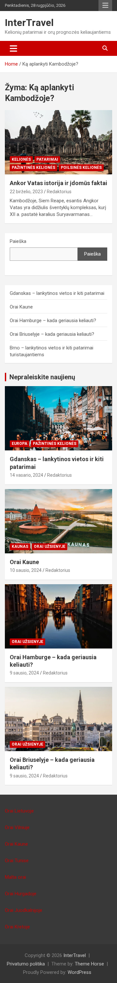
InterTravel (29, 22)
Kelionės (21, 159)
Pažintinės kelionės (33, 167)
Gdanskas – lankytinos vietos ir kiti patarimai (57, 293)
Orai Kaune (21, 307)
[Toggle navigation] (13, 48)
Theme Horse (89, 964)
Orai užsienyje (49, 546)
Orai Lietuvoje (19, 811)
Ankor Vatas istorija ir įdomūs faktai (58, 183)
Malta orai (15, 877)
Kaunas (20, 546)
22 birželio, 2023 (26, 191)
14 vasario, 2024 (26, 475)
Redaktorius (59, 191)
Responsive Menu (105, 5)
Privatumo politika (26, 964)
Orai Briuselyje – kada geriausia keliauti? (52, 334)
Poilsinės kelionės (81, 167)
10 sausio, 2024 (26, 570)
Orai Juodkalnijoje (23, 910)
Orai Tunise (17, 860)
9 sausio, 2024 (24, 672)
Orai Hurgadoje (20, 894)
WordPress (79, 972)
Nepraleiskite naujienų (42, 377)
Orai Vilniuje (17, 827)
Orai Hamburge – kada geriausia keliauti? (53, 320)
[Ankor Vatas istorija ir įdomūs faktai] (58, 142)
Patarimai (47, 159)
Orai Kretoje (17, 927)
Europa (19, 443)
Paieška (18, 241)
